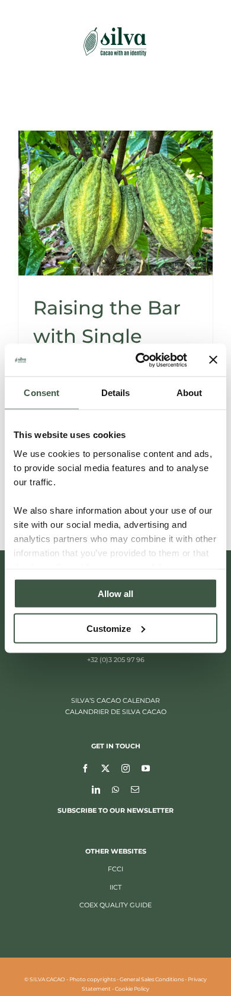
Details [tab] (115, 393)
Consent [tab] (41, 393)
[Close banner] (213, 360)
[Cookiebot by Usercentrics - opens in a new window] (140, 360)
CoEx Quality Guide (115, 905)
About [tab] (190, 393)
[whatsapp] (115, 789)
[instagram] (125, 768)
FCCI (115, 869)
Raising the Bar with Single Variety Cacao (107, 336)
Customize (108, 628)
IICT (115, 887)
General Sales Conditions (152, 979)
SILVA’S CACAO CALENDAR (115, 700)
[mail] (135, 789)
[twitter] (105, 768)
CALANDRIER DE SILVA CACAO (115, 712)
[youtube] (146, 768)
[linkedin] (96, 789)
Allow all (115, 594)
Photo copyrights (92, 979)
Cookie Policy (132, 988)
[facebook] (85, 768)
